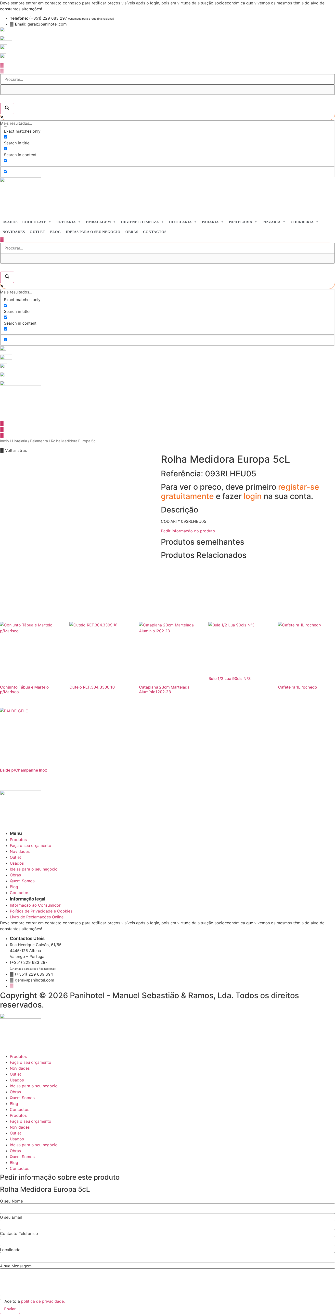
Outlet (37, 232)
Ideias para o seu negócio (93, 232)
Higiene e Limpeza (140, 222)
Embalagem (98, 222)
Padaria (210, 222)
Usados (9, 222)
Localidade (10, 1250)
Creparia (66, 222)
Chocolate (34, 222)
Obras (131, 232)
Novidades (13, 232)
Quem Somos (22, 1097)
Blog (55, 232)
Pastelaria (240, 222)
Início (4, 441)
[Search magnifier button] (7, 108)
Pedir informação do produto (188, 530)
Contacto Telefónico (19, 1233)
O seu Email (11, 1217)
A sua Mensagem (16, 1266)
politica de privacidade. (43, 1301)
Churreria (302, 222)
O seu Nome (11, 1201)
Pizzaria (271, 222)
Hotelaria (180, 222)
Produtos (18, 1056)
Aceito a (34, 1301)
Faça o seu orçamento (30, 1062)
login (254, 496)
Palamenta (39, 441)
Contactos (154, 232)
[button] (13, 450)
